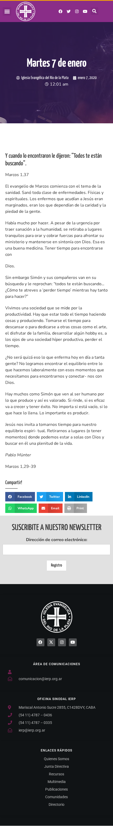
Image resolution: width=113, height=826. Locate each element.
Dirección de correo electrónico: (56, 540)
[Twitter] (69, 11)
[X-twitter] (51, 642)
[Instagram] (77, 11)
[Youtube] (85, 11)
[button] (7, 11)
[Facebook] (40, 642)
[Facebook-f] (61, 11)
